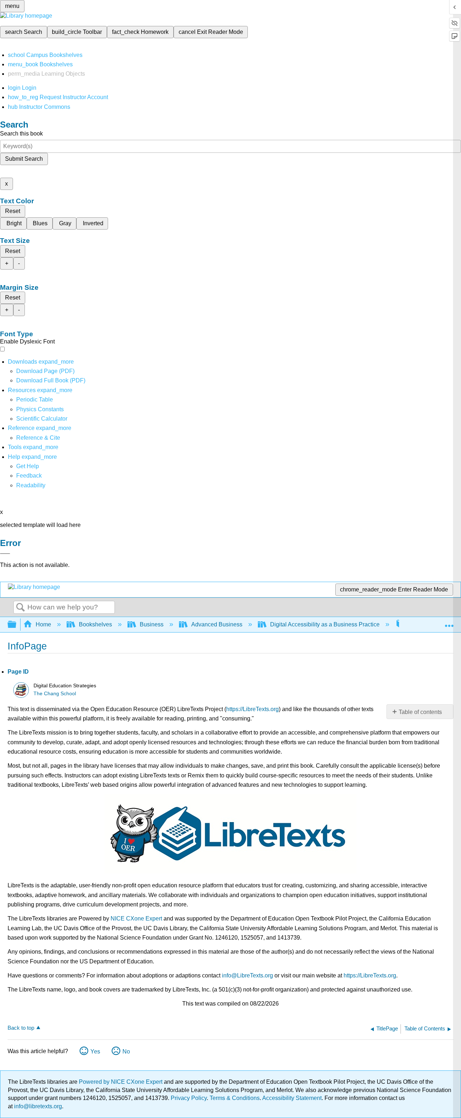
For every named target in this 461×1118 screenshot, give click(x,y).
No (126, 1051)
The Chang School (54, 693)
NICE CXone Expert (136, 918)
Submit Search (24, 159)
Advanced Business (217, 624)
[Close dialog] (5, 553)
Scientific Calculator (41, 419)
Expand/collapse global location (449, 622)
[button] (29, 476)
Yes (95, 1051)
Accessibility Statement (292, 1098)
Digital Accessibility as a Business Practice (325, 624)
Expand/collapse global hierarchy (16, 625)
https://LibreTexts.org (252, 709)
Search (20, 608)
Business (151, 624)
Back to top (21, 1028)
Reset (12, 211)
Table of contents (420, 712)
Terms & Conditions (235, 1098)
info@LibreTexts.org (247, 975)
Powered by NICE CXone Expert (121, 1082)
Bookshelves (95, 624)
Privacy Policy (189, 1098)
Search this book (21, 133)
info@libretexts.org (37, 1106)
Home (43, 624)
